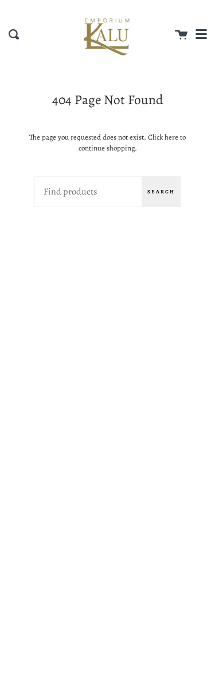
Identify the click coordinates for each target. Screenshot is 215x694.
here (171, 137)
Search (161, 191)
